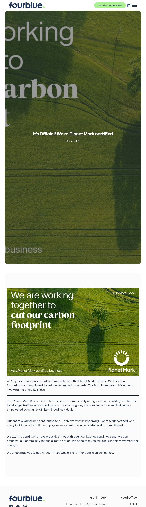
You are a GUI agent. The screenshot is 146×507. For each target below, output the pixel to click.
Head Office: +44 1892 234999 (110, 5)
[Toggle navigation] (134, 5)
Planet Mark (86, 381)
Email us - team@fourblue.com (86, 504)
